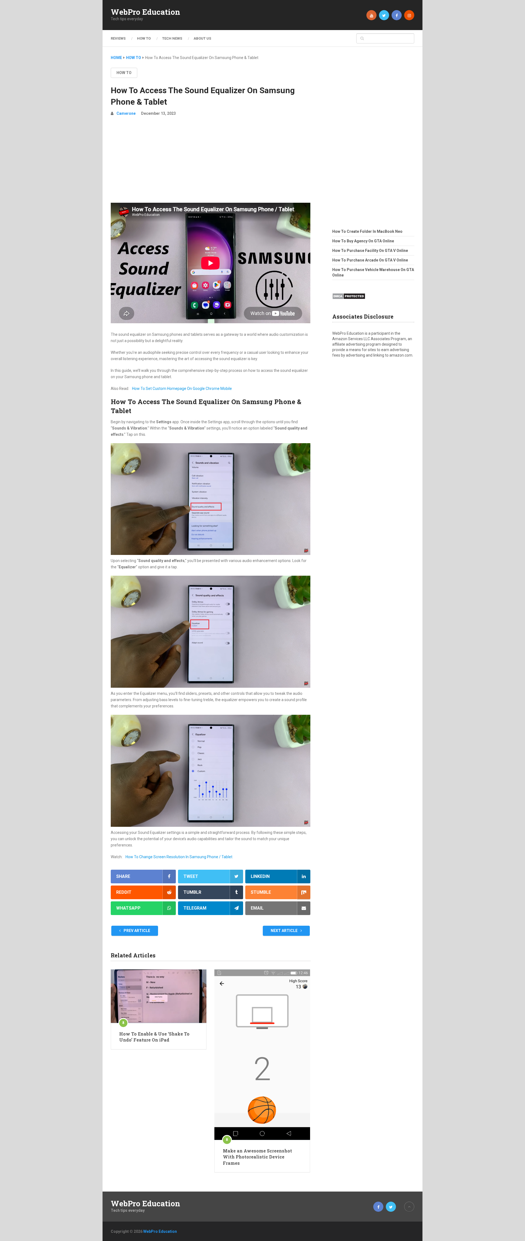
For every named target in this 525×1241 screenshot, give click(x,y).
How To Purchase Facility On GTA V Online (370, 250)
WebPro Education (145, 12)
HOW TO (144, 38)
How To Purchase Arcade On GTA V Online (370, 260)
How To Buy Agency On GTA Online (363, 241)
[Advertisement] (210, 161)
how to (124, 72)
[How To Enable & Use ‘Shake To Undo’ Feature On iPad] (158, 996)
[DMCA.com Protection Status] (348, 301)
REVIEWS (118, 38)
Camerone (126, 113)
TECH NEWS (172, 38)
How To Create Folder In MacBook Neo (367, 231)
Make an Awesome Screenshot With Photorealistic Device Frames (257, 1157)
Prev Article (136, 930)
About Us (202, 38)
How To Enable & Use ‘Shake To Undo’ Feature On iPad (154, 1037)
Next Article (284, 930)
